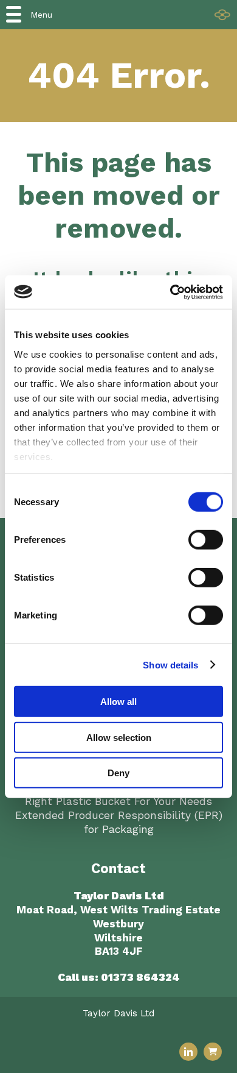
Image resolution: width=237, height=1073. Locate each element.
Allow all (118, 701)
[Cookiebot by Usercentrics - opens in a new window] (170, 292)
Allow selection (118, 737)
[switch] (205, 540)
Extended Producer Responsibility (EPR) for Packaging (118, 822)
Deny (118, 773)
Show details (170, 664)
